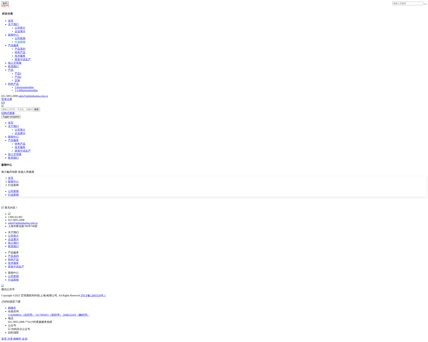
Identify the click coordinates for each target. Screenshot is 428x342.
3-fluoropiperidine (24, 87)
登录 (4, 99)
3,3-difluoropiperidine (26, 90)
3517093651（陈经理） (49, 314)
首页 (10, 20)
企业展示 (20, 31)
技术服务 (20, 55)
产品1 (18, 73)
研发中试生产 (23, 59)
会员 (24, 338)
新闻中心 (13, 34)
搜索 (36, 109)
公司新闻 (20, 38)
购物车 (17, 338)
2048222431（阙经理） (76, 314)
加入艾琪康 (14, 62)
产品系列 (20, 48)
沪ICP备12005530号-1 (93, 295)
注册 (9, 99)
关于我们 (13, 24)
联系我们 (13, 66)
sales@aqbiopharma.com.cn (33, 96)
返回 (5, 3)
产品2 (18, 77)
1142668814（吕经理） (21, 314)
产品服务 (13, 45)
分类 (10, 338)
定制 (17, 80)
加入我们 (13, 242)
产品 (10, 70)
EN (3, 102)
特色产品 (20, 52)
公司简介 (20, 27)
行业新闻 (20, 41)
